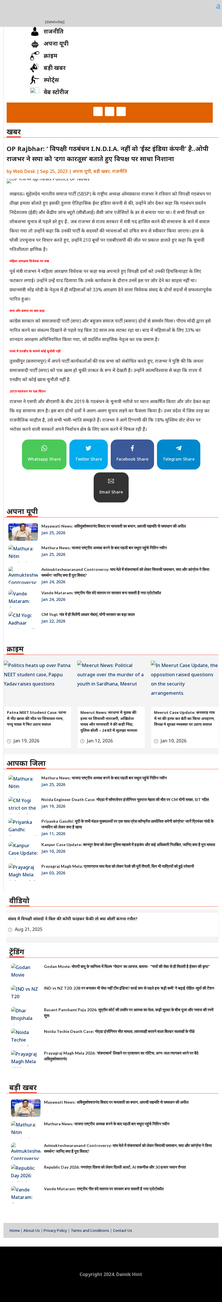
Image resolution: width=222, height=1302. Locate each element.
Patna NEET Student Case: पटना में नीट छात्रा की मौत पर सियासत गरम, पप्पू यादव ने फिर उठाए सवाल (36, 718)
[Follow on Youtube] (121, 111)
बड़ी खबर (101, 171)
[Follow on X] (109, 111)
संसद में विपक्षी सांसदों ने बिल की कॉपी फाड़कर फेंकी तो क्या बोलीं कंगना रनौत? (73, 918)
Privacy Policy (55, 1230)
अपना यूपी (82, 171)
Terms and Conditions (90, 1230)
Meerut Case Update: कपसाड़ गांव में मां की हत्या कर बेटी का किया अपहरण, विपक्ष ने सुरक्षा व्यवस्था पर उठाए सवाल (184, 718)
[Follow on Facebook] (98, 111)
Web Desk (24, 171)
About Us (31, 1230)
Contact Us (122, 1230)
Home (14, 1230)
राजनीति (119, 171)
